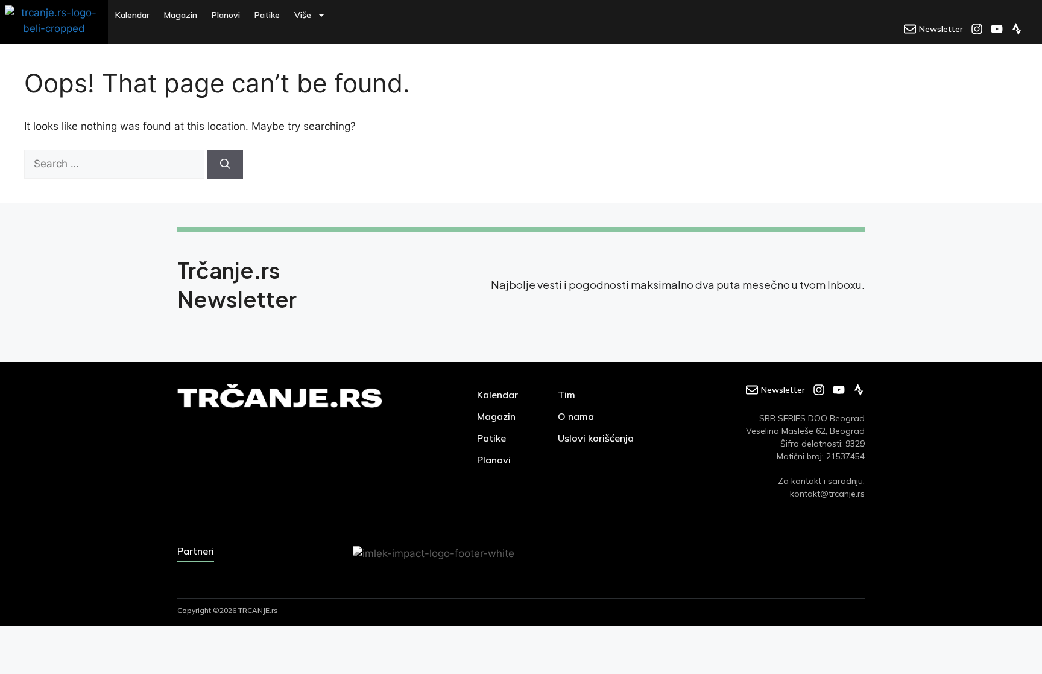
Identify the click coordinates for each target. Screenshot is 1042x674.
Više (302, 15)
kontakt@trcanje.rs (827, 493)
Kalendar (132, 15)
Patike (267, 15)
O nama (576, 416)
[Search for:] (115, 163)
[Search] (225, 164)
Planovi (226, 15)
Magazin (180, 15)
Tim (566, 395)
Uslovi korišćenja (596, 438)
